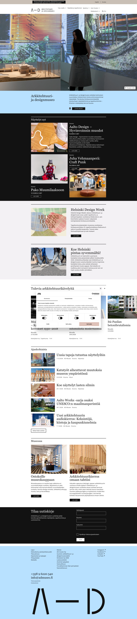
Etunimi (79, 517)
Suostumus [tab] (47, 298)
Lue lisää (74, 151)
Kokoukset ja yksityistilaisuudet (41, 552)
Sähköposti (80, 510)
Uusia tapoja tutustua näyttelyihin (81, 355)
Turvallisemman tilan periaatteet (68, 566)
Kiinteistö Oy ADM (63, 558)
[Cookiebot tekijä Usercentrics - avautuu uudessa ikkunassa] (93, 294)
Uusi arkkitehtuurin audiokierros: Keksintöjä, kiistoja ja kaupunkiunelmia (76, 418)
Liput (32, 550)
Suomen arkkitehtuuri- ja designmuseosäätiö (65, 555)
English (97, 2)
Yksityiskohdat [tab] (68, 298)
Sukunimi (79, 525)
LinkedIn (100, 554)
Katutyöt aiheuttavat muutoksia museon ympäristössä (79, 371)
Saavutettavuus (62, 568)
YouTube (100, 556)
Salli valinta (68, 324)
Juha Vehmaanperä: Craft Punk (84, 160)
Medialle (34, 560)
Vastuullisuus (61, 564)
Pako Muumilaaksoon (47, 190)
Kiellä (47, 324)
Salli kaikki (89, 324)
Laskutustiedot (62, 560)
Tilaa (80, 539)
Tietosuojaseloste (35, 581)
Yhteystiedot (35, 558)
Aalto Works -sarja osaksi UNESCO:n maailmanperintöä (78, 402)
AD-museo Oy (61, 552)
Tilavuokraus (35, 554)
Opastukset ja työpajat (38, 556)
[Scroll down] (68, 88)
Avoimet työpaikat (63, 562)
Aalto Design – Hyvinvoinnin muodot (86, 129)
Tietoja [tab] (90, 298)
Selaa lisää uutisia (38, 431)
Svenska (104, 2)
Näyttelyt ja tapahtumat (74, 8)
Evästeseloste (34, 583)
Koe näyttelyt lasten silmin (76, 385)
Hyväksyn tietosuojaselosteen (89, 534)
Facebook (100, 552)
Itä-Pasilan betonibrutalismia (119, 323)
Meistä (59, 550)
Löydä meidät (79, 108)
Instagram (100, 550)
